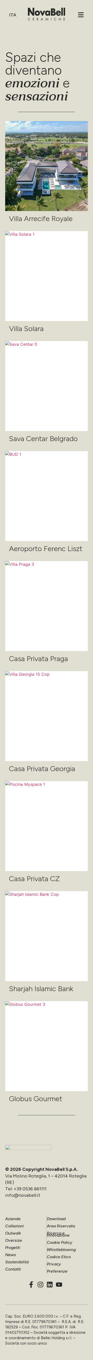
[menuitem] (12, 15)
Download (56, 1218)
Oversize (13, 1240)
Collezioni (14, 1226)
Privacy (54, 1264)
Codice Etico (59, 1256)
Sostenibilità (17, 1261)
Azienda (12, 1218)
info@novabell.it (22, 1195)
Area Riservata (61, 1226)
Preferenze (57, 1271)
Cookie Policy (59, 1242)
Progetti (12, 1247)
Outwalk (13, 1233)
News (10, 1254)
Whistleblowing (61, 1249)
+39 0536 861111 (30, 1189)
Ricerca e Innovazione (58, 1234)
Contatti (13, 1269)
